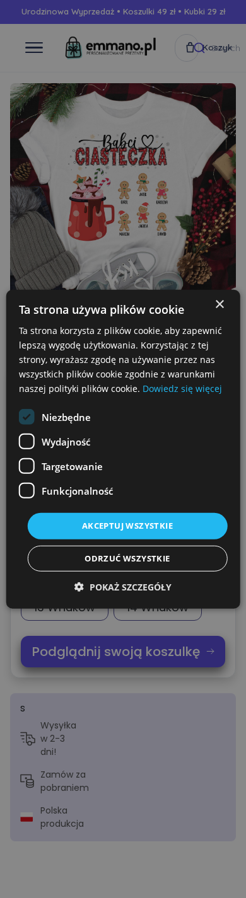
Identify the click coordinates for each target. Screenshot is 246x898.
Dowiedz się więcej (182, 388)
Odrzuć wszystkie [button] (127, 558)
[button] (123, 587)
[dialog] (123, 449)
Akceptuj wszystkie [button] (127, 525)
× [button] (219, 304)
